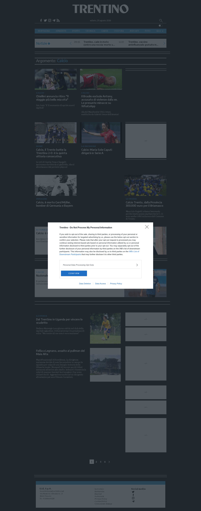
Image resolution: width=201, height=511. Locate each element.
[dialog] (100, 255)
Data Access (100, 283)
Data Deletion (85, 283)
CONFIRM (74, 273)
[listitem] (100, 265)
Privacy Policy (116, 283)
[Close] (147, 227)
